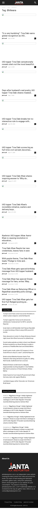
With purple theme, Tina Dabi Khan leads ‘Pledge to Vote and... (17, 259)
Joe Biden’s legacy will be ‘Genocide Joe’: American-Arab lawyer (19, 382)
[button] (3, 2)
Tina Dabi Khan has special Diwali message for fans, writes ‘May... (17, 280)
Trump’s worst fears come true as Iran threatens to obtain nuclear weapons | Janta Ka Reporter (18, 315)
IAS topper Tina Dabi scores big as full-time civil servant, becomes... (17, 148)
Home (3, 7)
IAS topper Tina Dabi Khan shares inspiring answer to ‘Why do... (17, 177)
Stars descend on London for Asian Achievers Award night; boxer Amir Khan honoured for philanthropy (19, 337)
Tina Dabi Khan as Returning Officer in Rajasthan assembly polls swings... (19, 290)
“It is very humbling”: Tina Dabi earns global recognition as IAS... (18, 34)
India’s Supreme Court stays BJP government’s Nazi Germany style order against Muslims (19, 376)
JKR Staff (4, 38)
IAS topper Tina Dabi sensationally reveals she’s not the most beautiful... (18, 63)
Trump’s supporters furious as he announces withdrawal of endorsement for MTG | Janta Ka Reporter (17, 322)
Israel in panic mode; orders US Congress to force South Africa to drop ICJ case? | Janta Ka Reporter (18, 351)
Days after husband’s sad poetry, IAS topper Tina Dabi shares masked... (18, 91)
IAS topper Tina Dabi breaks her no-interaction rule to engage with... (18, 120)
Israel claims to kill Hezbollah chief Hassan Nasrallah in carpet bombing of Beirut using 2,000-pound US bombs (19, 330)
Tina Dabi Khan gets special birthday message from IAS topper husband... (18, 270)
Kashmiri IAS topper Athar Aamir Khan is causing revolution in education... (16, 238)
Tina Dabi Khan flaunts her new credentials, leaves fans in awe (16, 249)
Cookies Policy (18, 502)
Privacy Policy (8, 502)
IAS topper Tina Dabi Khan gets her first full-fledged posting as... (17, 300)
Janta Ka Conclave (28, 502)
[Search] (35, 2)
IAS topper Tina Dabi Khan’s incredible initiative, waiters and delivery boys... (16, 207)
